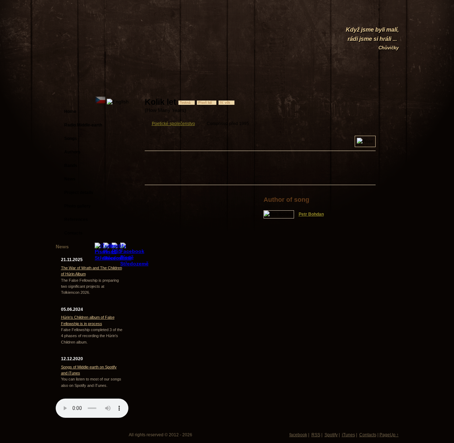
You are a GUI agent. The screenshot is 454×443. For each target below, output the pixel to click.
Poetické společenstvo (173, 123)
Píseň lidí (205, 102)
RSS (315, 435)
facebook (298, 435)
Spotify (331, 435)
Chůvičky (388, 47)
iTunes (348, 435)
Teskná (185, 102)
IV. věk (225, 102)
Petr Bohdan (311, 214)
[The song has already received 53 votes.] (351, 102)
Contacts (367, 435)
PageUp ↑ (389, 435)
